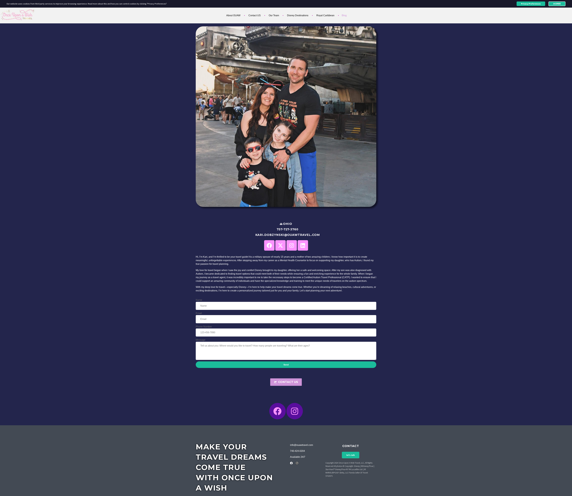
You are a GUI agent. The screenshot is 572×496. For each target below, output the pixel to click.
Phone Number (204, 326)
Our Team (274, 15)
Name (199, 300)
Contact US (254, 15)
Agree (557, 3)
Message (200, 340)
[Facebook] (269, 245)
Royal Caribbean (325, 15)
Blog (344, 15)
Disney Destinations (297, 15)
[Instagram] (294, 411)
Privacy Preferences (531, 3)
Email (199, 313)
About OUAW (233, 15)
